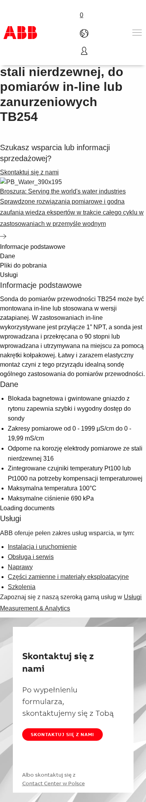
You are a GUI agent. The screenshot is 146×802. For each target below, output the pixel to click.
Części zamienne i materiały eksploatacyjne (68, 576)
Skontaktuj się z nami (62, 734)
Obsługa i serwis (31, 557)
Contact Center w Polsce (53, 783)
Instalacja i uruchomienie (42, 546)
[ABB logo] (20, 32)
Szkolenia (21, 587)
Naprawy (20, 567)
